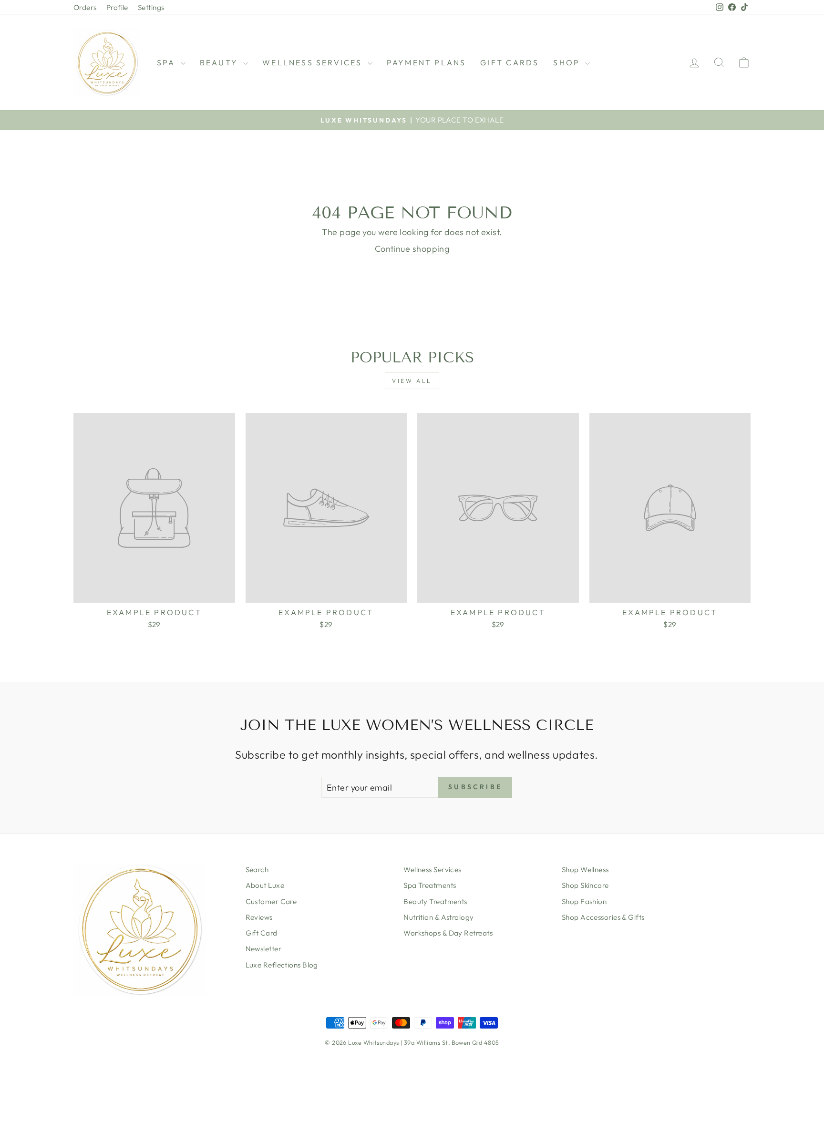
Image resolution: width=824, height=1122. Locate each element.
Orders (85, 7)
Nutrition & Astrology (438, 917)
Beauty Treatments (435, 901)
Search (257, 869)
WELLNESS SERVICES (313, 62)
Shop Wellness (585, 869)
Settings (151, 7)
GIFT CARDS (509, 62)
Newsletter (264, 948)
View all (412, 380)
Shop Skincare (585, 885)
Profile (117, 7)
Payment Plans (426, 62)
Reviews (259, 917)
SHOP (568, 62)
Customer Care (271, 901)
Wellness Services (432, 869)
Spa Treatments (429, 885)
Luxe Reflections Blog (282, 964)
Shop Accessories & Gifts (603, 917)
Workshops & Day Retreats (448, 932)
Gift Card (262, 932)
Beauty (220, 62)
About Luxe (265, 885)
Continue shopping (412, 248)
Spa (167, 62)
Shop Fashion (584, 901)
